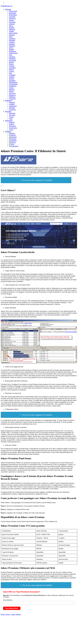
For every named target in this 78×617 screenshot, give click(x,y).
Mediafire (12, 40)
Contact (13, 614)
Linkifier (12, 104)
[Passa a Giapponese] (13, 146)
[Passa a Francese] (12, 139)
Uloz (10, 55)
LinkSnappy (13, 106)
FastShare (12, 57)
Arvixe (11, 130)
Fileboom (12, 29)
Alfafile (11, 31)
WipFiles (12, 89)
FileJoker (12, 35)
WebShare (12, 58)
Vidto (10, 119)
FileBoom (12, 97)
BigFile (11, 69)
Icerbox (11, 88)
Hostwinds (12, 126)
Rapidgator (12, 13)
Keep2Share (13, 15)
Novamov (12, 115)
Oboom (11, 20)
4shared (11, 49)
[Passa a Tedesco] (12, 135)
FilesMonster (13, 82)
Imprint (18, 614)
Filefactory (12, 18)
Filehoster (8, 9)
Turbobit (11, 24)
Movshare (12, 113)
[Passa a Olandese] (13, 140)
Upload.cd (12, 99)
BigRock (12, 122)
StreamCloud (13, 53)
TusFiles (11, 77)
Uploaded (12, 17)
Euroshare (12, 80)
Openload (12, 38)
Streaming (8, 111)
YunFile (11, 79)
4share (11, 48)
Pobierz (11, 64)
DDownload (13, 11)
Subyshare (12, 68)
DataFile (11, 27)
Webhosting (8, 120)
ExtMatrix (12, 75)
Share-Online (13, 33)
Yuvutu (11, 117)
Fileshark (12, 44)
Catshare (12, 66)
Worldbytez (12, 86)
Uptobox (12, 42)
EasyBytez (12, 109)
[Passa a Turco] (11, 144)
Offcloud (12, 108)
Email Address (7, 600)
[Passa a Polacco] (12, 142)
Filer (10, 73)
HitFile (11, 91)
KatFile (11, 62)
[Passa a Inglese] (12, 133)
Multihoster (8, 100)
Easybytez (12, 93)
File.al (11, 26)
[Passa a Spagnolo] (13, 137)
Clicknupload (13, 84)
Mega (11, 37)
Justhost (11, 124)
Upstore (11, 71)
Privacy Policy (5, 614)
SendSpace (12, 51)
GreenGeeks (13, 128)
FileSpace (12, 46)
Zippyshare (12, 60)
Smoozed (12, 102)
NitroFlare (12, 22)
